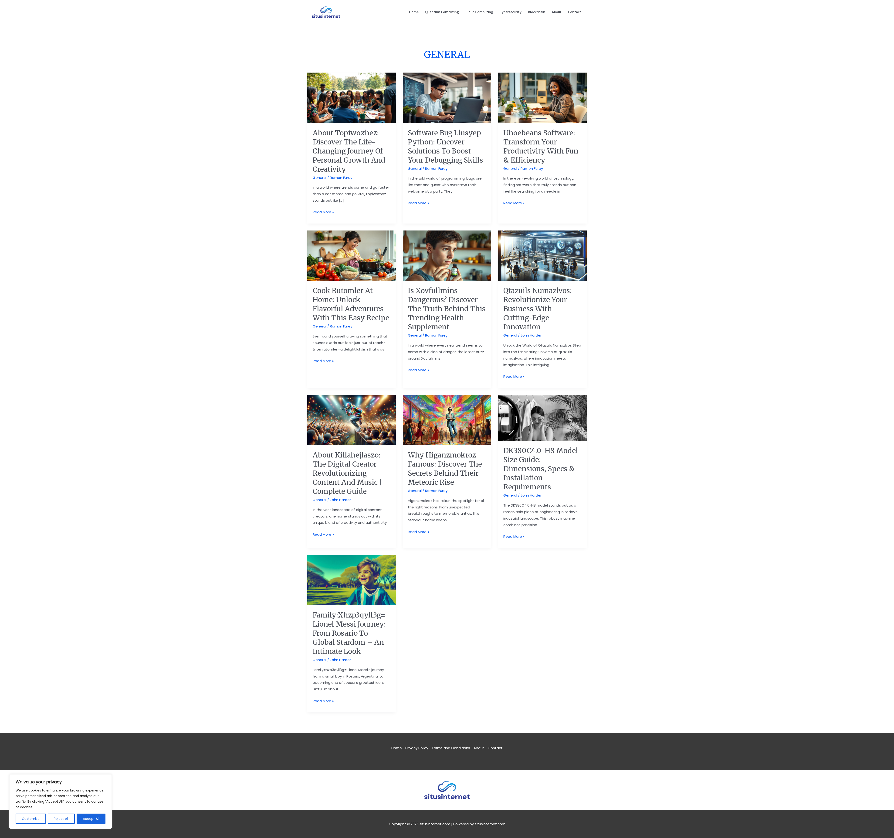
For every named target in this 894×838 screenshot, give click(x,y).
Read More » (323, 211)
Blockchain (536, 12)
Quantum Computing (442, 12)
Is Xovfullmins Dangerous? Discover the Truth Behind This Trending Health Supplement (447, 308)
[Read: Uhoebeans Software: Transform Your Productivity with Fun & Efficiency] (542, 97)
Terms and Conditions (451, 747)
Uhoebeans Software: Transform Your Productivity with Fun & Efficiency (540, 146)
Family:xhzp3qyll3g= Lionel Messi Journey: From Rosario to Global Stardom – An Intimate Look (349, 633)
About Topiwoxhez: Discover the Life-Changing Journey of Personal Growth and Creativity (349, 151)
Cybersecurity (511, 12)
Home (414, 12)
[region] (60, 801)
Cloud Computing (479, 12)
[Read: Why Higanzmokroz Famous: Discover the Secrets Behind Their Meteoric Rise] (447, 419)
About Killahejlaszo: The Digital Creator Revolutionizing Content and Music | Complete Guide (347, 473)
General (319, 177)
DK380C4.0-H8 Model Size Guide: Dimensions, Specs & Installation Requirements (540, 468)
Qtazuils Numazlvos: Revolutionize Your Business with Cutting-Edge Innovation (537, 308)
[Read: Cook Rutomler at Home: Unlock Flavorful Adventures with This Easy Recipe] (351, 255)
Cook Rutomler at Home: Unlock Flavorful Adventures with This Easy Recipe (351, 304)
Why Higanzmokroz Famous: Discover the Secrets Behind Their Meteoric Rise (445, 469)
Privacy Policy (416, 747)
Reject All (61, 818)
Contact (574, 12)
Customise (31, 818)
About (557, 12)
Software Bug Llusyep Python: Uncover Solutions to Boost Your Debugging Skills (445, 146)
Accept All (91, 818)
